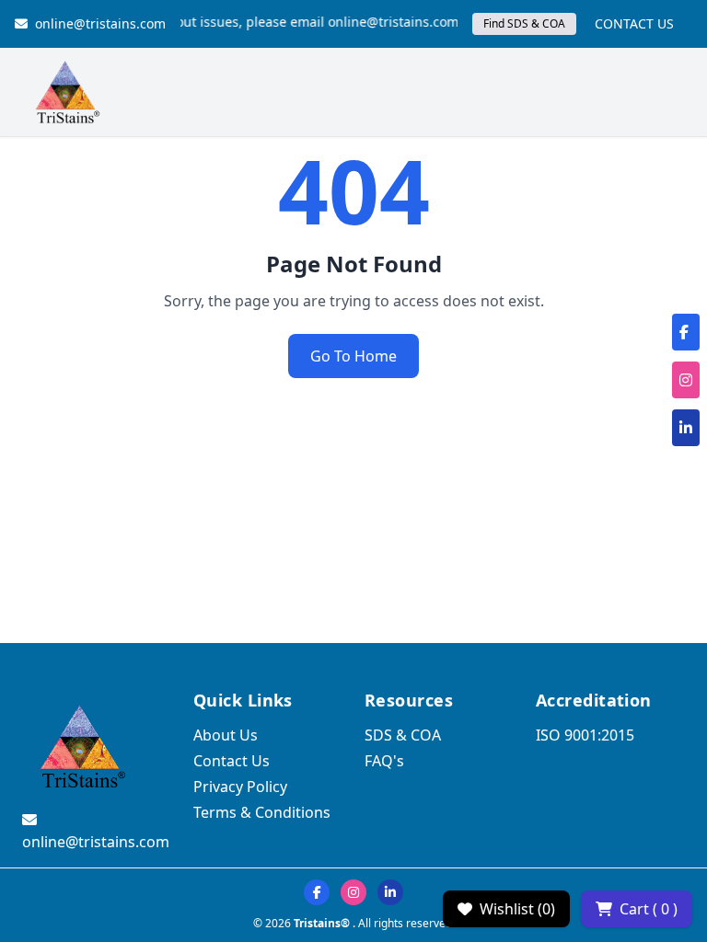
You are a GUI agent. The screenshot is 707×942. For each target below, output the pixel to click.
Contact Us (231, 761)
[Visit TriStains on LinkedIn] (390, 892)
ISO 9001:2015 (585, 735)
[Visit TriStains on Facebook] (317, 892)
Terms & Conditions (261, 812)
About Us (225, 735)
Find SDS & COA (524, 23)
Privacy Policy (240, 786)
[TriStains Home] (66, 92)
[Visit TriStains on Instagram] (353, 892)
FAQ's (384, 761)
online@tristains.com (100, 23)
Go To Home (353, 356)
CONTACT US (634, 23)
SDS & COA (403, 735)
